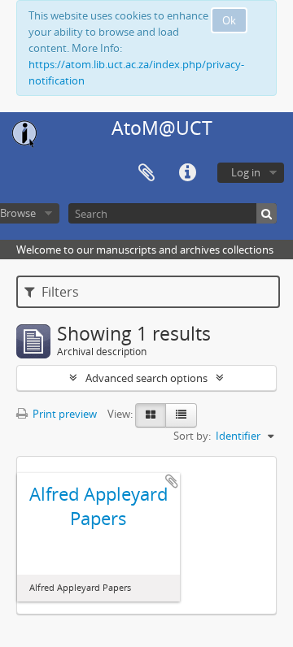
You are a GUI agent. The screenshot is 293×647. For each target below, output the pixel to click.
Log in (245, 172)
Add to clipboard (172, 481)
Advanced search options (146, 378)
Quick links (187, 173)
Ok (229, 20)
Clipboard (146, 173)
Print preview (63, 413)
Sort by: (192, 435)
